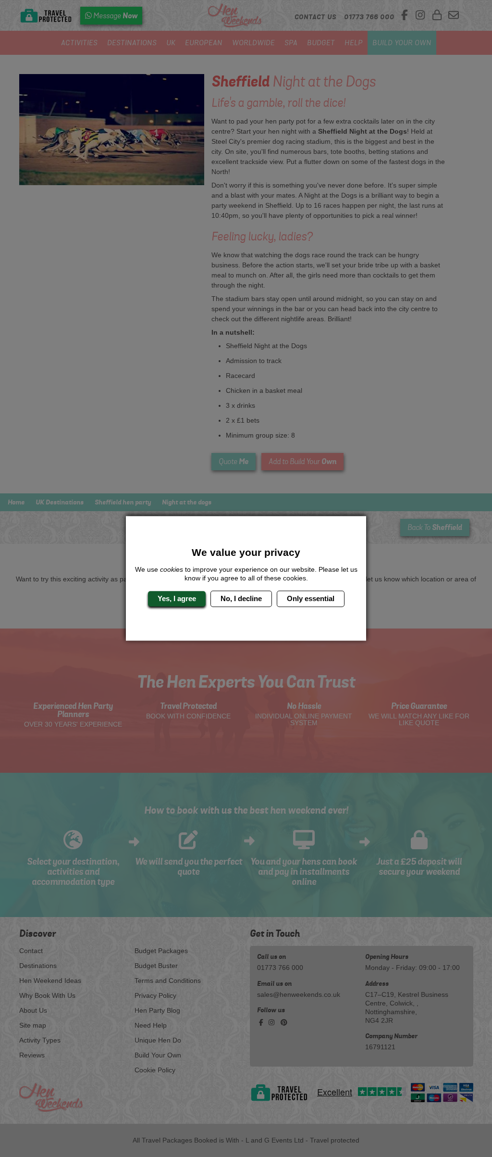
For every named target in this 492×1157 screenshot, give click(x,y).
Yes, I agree (177, 598)
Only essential (310, 598)
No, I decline (241, 598)
